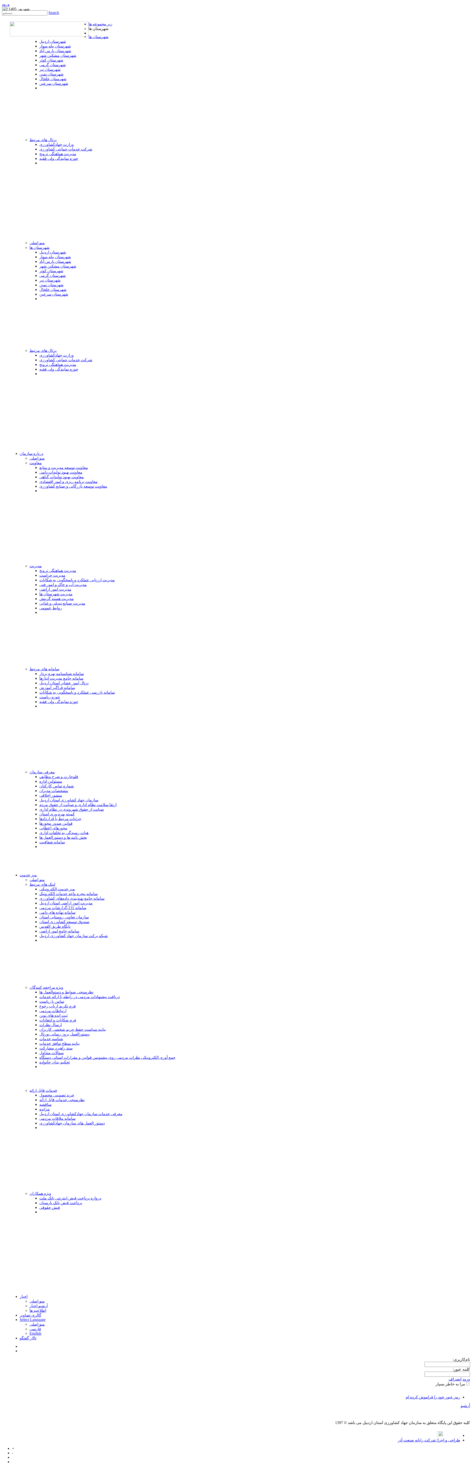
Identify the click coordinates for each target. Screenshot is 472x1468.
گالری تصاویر (30, 1315)
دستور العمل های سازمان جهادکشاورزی (72, 1123)
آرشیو (465, 1406)
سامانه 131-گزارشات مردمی (62, 908)
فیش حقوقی (49, 1207)
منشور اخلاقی (50, 795)
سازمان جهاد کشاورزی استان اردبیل (68, 800)
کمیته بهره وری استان (57, 814)
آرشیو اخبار (39, 1306)
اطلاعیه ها (38, 1310)
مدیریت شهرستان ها (56, 594)
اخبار (24, 1296)
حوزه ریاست (49, 697)
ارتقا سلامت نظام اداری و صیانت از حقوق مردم (78, 805)
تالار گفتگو (28, 1338)
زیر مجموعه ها (100, 24)
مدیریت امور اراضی (55, 589)
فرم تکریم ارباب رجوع (57, 1006)
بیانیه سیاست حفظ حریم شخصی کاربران (72, 1029)
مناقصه (45, 1104)
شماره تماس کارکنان (56, 786)
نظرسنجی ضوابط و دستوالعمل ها (66, 992)
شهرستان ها (98, 37)
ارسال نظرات (50, 1025)
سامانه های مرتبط (44, 669)
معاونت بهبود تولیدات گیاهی (61, 477)
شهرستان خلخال (52, 79)
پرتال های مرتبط (43, 140)
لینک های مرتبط (42, 884)
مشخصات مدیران (53, 791)
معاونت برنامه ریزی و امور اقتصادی (68, 481)
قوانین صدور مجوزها (56, 823)
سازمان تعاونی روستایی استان (64, 917)
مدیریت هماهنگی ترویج (57, 154)
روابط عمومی (50, 608)
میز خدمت (28, 875)
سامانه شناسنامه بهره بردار (61, 674)
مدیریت (36, 566)
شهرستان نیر (49, 69)
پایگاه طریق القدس (55, 926)
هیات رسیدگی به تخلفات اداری (63, 833)
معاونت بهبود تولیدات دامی (60, 472)
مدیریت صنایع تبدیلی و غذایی (62, 603)
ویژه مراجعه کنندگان (46, 987)
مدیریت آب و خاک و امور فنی (63, 585)
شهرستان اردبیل (52, 41)
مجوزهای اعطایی (53, 828)
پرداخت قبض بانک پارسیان (60, 1203)
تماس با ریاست (51, 1001)
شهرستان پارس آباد (55, 51)
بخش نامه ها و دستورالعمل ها (63, 837)
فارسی (35, 1329)
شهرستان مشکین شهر (57, 55)
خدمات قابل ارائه (43, 1090)
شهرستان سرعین (53, 83)
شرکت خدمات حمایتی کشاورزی (65, 149)
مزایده (44, 1109)
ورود (6, 4)
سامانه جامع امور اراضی (59, 931)
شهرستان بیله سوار (55, 46)
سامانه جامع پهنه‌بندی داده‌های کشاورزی (71, 898)
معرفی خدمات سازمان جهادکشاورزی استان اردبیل (80, 1114)
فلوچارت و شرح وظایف (58, 777)
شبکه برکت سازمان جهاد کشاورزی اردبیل (73, 936)
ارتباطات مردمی (52, 1011)
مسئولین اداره (50, 781)
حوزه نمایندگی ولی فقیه (58, 158)
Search (53, 13)
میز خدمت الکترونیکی (57, 889)
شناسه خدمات (51, 1039)
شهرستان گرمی (52, 65)
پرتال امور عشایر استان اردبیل (63, 683)
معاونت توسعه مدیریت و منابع (63, 467)
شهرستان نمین (51, 74)
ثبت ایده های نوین (53, 1015)
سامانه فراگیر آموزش (57, 688)
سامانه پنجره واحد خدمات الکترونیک (68, 894)
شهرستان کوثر (51, 60)
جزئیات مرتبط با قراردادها (60, 819)
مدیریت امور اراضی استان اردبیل (66, 903)
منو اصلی (37, 243)
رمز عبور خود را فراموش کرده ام (433, 1397)
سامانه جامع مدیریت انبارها (61, 678)
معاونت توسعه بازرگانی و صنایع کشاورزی (73, 486)
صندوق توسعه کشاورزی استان (64, 922)
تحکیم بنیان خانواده (54, 1062)
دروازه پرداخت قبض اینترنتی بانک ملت (70, 1198)
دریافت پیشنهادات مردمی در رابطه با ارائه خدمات (79, 997)
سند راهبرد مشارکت (56, 1048)
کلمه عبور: (461, 1369)
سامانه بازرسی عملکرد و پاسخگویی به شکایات (77, 692)
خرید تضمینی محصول (56, 1095)
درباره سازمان (31, 453)
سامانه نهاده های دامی (57, 912)
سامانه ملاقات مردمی (57, 1118)
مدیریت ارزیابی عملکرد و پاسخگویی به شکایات (77, 580)
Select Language (32, 1320)
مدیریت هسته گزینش (56, 599)
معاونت (36, 463)
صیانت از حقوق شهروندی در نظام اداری (71, 809)
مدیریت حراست (52, 575)
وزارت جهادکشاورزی (56, 144)
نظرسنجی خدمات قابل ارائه (62, 1100)
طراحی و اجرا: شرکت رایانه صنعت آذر (429, 1440)
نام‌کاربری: (461, 1359)
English (35, 1333)
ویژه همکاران (40, 1193)
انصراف (455, 1379)
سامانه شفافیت (52, 842)
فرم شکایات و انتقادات (57, 1020)
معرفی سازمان (42, 772)
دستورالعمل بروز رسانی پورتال (64, 1034)
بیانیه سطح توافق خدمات (59, 1043)
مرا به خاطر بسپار (450, 1384)
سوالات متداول (51, 1053)
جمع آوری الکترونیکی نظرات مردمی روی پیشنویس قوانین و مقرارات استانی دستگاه (107, 1057)
